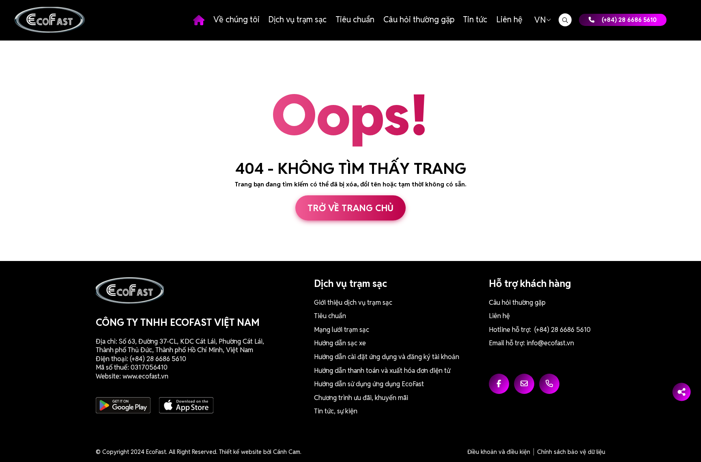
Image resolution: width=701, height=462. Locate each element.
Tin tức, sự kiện (335, 411)
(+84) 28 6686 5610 (629, 20)
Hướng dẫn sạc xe (340, 343)
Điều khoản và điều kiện (498, 452)
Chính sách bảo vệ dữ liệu (571, 452)
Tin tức (475, 19)
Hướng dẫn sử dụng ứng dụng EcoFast (369, 384)
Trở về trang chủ (350, 208)
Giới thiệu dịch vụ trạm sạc (353, 302)
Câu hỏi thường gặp (418, 19)
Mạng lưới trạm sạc (341, 329)
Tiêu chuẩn (354, 19)
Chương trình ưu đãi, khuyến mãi (361, 398)
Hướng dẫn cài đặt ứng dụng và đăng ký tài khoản (386, 357)
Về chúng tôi (236, 19)
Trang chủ (198, 20)
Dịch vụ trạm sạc (297, 19)
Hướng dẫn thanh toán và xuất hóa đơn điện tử (382, 370)
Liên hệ (509, 19)
